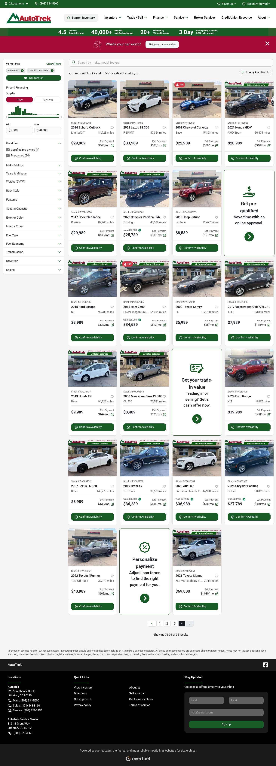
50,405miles (263, 132)
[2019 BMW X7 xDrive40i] (144, 457)
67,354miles (158, 132)
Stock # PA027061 (185, 571)
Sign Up (226, 724)
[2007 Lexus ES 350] (92, 457)
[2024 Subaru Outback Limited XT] (92, 99)
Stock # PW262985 (133, 302)
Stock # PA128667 (185, 122)
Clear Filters (53, 63)
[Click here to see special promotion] (138, 32)
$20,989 (235, 143)
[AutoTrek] (28, 17)
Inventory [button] (110, 17)
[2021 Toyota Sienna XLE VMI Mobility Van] (197, 547)
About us (134, 687)
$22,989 (183, 143)
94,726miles (106, 401)
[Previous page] (152, 624)
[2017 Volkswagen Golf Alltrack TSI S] (249, 278)
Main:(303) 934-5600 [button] (26, 700)
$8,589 (182, 233)
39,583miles (158, 491)
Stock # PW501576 (186, 212)
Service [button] (179, 17)
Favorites (228, 3)
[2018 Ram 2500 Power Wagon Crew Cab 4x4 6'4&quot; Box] (144, 278)
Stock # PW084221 (81, 571)
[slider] (6, 117)
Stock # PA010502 (185, 481)
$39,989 (235, 412)
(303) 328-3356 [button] (23, 733)
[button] (17, 3)
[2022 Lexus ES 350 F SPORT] (144, 99)
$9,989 (77, 412)
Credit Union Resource (237, 17)
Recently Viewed (257, 3)
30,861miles (263, 491)
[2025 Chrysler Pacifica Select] (249, 457)
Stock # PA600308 (237, 481)
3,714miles (211, 581)
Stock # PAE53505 (237, 391)
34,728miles (106, 132)
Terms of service (139, 705)
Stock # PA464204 (185, 302)
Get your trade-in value (162, 44)
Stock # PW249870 (81, 212)
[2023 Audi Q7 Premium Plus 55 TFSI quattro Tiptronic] (197, 457)
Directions (80, 693)
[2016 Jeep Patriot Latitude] (197, 188)
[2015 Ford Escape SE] (92, 278)
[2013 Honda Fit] (92, 368)
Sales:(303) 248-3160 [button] (26, 705)
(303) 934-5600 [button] (49, 3)
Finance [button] (158, 17)
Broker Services (205, 17)
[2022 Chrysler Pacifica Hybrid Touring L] (144, 188)
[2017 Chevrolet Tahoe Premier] (92, 188)
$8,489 (129, 412)
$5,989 (182, 322)
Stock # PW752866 (238, 122)
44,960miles (210, 491)
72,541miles (158, 401)
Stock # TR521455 (237, 302)
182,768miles (209, 312)
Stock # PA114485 (133, 122)
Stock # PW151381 (133, 212)
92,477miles (210, 222)
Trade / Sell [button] (135, 17)
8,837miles (263, 401)
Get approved (82, 699)
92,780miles (106, 312)
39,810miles (106, 581)
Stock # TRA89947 (81, 302)
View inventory (83, 687)
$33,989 (130, 143)
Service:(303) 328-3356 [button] (27, 710)
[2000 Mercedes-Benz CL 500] (144, 368)
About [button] (262, 17)
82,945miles (106, 222)
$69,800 (183, 591)
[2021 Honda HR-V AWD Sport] (249, 99)
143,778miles (105, 491)
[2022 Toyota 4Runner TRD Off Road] (92, 547)
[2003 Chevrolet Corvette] (197, 99)
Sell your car (137, 693)
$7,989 (234, 322)
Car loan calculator (141, 699)
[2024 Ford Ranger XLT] (249, 368)
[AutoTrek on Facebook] (264, 665)
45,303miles (210, 132)
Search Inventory (83, 18)
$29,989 (78, 143)
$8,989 (77, 322)
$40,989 (78, 591)
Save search (36, 77)
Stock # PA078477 (81, 391)
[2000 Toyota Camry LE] (197, 278)
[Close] (267, 43)
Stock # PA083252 (81, 481)
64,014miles (158, 312)
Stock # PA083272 (133, 481)
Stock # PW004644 (133, 391)
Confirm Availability (90, 158)
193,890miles (262, 312)
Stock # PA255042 (81, 122)
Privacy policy (82, 705)
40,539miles (158, 222)
